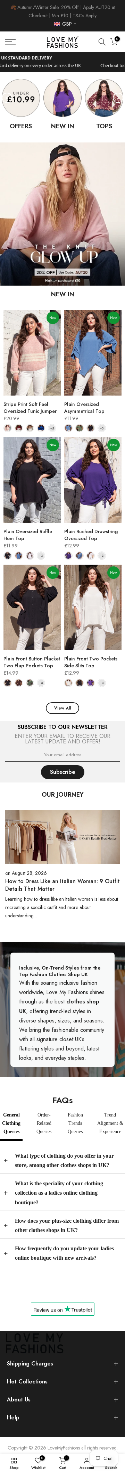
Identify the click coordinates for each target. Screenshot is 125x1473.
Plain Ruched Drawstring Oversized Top (91, 535)
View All (62, 708)
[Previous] (7, 98)
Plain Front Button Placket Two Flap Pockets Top (31, 662)
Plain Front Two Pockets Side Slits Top (90, 662)
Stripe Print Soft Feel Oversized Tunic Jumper (30, 408)
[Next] (118, 98)
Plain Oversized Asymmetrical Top (84, 408)
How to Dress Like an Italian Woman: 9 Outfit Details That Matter (62, 885)
